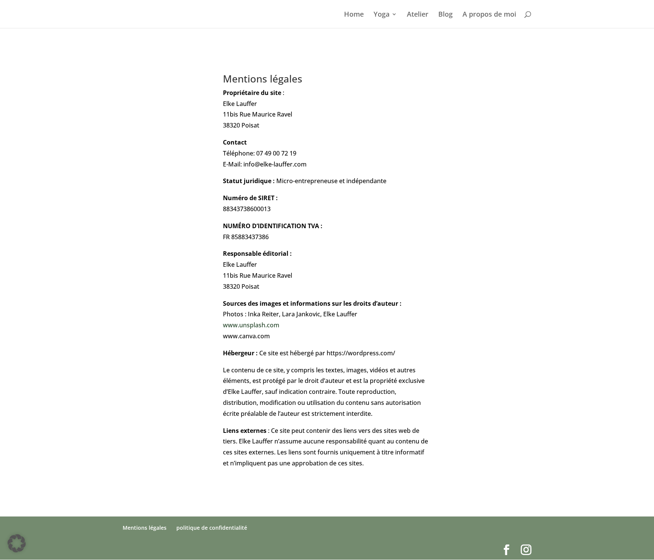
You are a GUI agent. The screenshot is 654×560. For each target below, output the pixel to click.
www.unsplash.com (251, 325)
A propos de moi (489, 15)
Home (354, 15)
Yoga (381, 15)
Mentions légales (145, 527)
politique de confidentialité (211, 527)
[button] (16, 543)
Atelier (417, 15)
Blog (445, 15)
